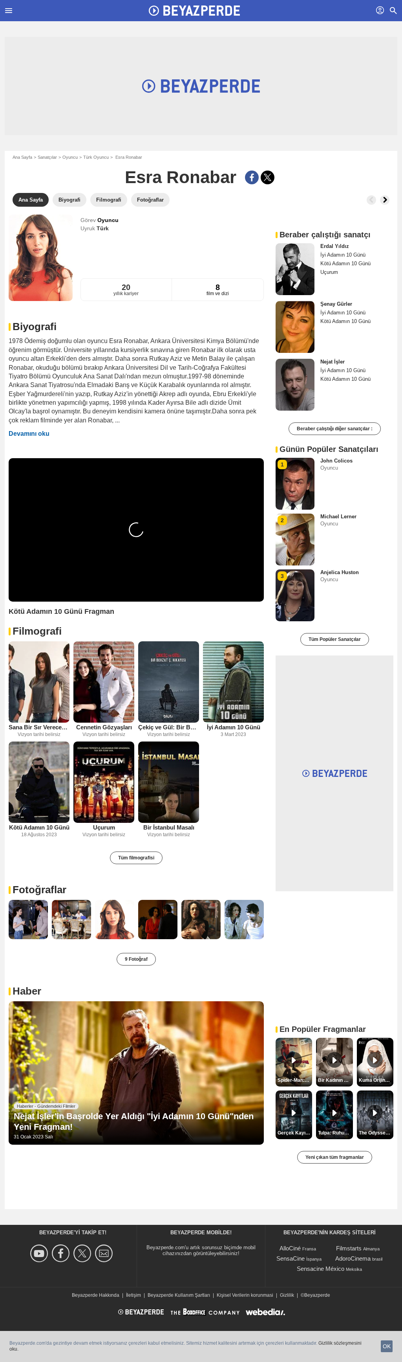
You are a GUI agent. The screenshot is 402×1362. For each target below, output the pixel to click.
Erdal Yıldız (334, 246)
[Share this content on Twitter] (267, 177)
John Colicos (336, 461)
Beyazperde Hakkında (95, 1295)
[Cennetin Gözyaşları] (103, 682)
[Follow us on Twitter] (83, 1253)
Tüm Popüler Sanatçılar (335, 639)
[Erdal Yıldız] (295, 269)
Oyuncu (70, 157)
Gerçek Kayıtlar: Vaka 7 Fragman (295, 1133)
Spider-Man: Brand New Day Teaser (295, 1080)
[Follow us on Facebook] (62, 1253)
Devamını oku (29, 433)
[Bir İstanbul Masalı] (168, 782)
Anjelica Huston (339, 572)
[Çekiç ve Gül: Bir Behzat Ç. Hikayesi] (168, 682)
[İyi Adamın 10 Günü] (233, 682)
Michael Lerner (338, 516)
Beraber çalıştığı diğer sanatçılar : (335, 428)
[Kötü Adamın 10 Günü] (39, 782)
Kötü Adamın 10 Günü (39, 827)
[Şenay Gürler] (295, 327)
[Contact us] (105, 1253)
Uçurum (104, 827)
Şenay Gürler (336, 304)
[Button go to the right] (384, 200)
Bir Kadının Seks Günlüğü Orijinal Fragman (335, 1080)
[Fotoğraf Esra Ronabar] (28, 919)
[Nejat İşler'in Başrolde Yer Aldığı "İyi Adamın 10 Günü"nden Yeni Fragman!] (136, 1073)
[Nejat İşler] (295, 385)
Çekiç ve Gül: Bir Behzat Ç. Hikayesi (168, 727)
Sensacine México (320, 1268)
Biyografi (35, 326)
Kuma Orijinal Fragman (376, 1080)
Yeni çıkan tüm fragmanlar (334, 1157)
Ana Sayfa (22, 157)
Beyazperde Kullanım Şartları (179, 1295)
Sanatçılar (47, 157)
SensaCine (290, 1258)
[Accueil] (194, 11)
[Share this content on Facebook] (252, 177)
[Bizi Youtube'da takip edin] (40, 1253)
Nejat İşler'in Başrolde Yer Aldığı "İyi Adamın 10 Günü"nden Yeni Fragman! (134, 1121)
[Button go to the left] (371, 200)
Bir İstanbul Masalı (168, 827)
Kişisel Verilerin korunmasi (245, 1295)
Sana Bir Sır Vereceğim (39, 727)
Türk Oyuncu (96, 157)
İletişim (133, 1295)
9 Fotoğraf (136, 959)
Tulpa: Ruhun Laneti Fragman (335, 1133)
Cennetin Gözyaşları (104, 727)
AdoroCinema (353, 1258)
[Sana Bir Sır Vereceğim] (39, 682)
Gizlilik (287, 1295)
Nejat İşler (332, 362)
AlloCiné (290, 1248)
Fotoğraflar (39, 890)
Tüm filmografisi (136, 858)
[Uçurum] (103, 782)
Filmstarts (349, 1248)
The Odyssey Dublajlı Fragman (376, 1133)
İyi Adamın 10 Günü (233, 727)
